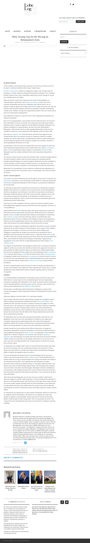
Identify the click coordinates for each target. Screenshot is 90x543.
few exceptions (49, 147)
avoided (10, 150)
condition (31, 357)
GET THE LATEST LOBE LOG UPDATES (72, 18)
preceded (23, 254)
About (7, 31)
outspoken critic (17, 134)
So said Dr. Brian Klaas (11, 91)
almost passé (8, 180)
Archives (17, 31)
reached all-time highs (36, 260)
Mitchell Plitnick (30, 42)
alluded (43, 150)
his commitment (33, 256)
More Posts (17, 442)
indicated (49, 234)
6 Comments (41, 42)
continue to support (13, 217)
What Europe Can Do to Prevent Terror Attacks (19, 451)
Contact (52, 31)
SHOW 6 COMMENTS (13, 458)
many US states (29, 332)
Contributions (40, 31)
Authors (27, 31)
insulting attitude (49, 254)
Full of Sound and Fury (40, 451)
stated (19, 210)
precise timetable (43, 301)
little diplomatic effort (28, 286)
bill (26, 334)
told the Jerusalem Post (33, 102)
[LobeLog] (30, 9)
